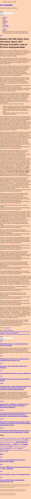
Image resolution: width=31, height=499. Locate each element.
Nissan (7, 439)
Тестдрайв (5, 21)
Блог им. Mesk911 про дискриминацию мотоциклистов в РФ (12, 480)
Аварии (23, 439)
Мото (4, 20)
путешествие (10, 330)
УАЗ (23, 450)
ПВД (5, 330)
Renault (11, 439)
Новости (5, 17)
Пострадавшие (4, 450)
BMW (3, 438)
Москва (7, 448)
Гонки (25, 444)
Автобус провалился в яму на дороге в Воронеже (15, 373)
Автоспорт (5, 25)
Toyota (14, 439)
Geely (9, 438)
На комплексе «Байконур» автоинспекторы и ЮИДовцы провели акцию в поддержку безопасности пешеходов (14, 405)
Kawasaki (18, 438)
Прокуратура (11, 450)
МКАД (24, 446)
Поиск (1, 11)
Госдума (2, 446)
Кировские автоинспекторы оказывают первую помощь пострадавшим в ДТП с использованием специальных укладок (15, 423)
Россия (15, 450)
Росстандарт (19, 450)
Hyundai (14, 438)
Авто (4, 18)
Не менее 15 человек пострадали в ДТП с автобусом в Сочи (14, 334)
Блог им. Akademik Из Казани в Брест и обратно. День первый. (12, 460)
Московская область (13, 448)
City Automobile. (6, 5)
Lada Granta (27, 438)
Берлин (11, 444)
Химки (25, 450)
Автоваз (7, 442)
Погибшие (20, 448)
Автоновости (21, 442)
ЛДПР (22, 446)
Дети (13, 446)
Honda (11, 438)
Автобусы (2, 442)
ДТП (4, 23)
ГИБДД (5, 22)
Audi (1, 438)
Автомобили (12, 442)
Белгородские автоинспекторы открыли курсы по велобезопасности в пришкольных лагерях (15, 431)
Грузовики (6, 446)
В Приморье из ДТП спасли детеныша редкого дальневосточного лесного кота (14, 359)
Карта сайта (6, 26)
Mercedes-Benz (3, 439)
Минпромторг (2, 448)
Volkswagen (19, 439)
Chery (6, 438)
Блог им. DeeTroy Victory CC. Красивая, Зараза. (15, 474)
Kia (20, 438)
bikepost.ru (8, 327)
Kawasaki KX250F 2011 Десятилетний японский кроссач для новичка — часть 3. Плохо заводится (15, 332)
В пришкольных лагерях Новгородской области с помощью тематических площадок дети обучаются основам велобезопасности (15, 387)
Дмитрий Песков (17, 446)
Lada (23, 438)
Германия (20, 444)
